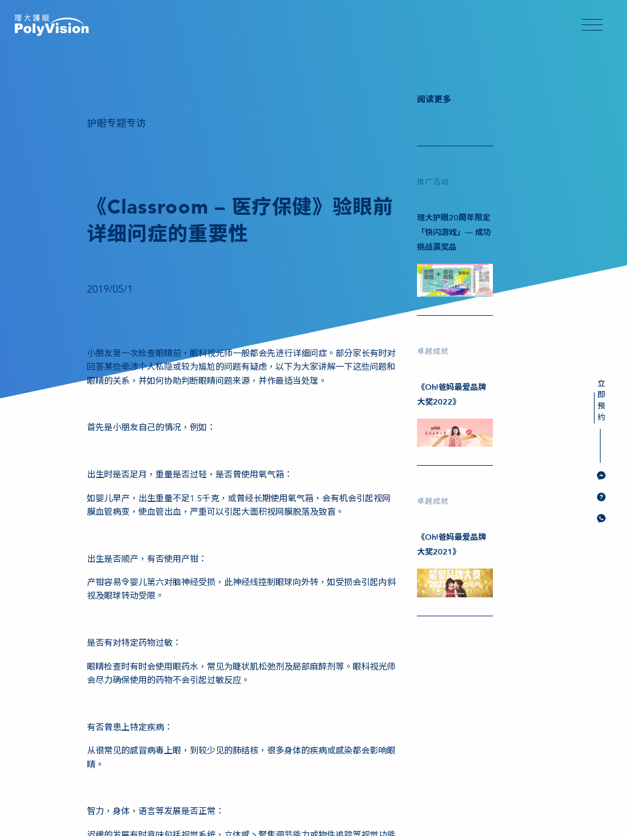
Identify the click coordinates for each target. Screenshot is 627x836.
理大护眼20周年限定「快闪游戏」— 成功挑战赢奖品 (454, 232)
